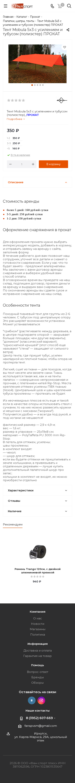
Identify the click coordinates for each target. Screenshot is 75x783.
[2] (12, 100)
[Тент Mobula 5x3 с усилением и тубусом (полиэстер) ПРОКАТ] (37, 63)
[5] (23, 100)
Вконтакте (32, 700)
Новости (37, 624)
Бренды (37, 677)
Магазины (37, 629)
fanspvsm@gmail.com (40, 726)
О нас (37, 618)
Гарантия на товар (37, 656)
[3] (16, 100)
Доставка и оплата (37, 650)
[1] (9, 100)
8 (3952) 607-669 (39, 718)
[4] (20, 100)
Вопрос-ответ (37, 672)
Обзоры (37, 682)
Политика (37, 634)
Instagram (41, 700)
